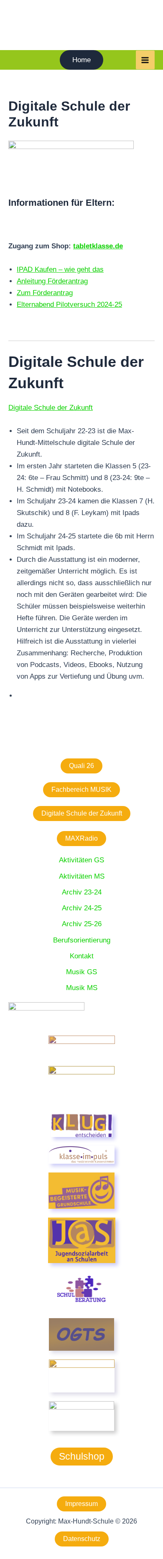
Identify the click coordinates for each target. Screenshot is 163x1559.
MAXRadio (81, 838)
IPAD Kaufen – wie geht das (60, 269)
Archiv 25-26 (82, 924)
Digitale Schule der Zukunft (81, 813)
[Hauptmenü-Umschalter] (145, 60)
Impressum (81, 1503)
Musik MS (81, 988)
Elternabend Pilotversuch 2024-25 (69, 304)
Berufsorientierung (81, 940)
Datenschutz (81, 1538)
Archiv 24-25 (82, 908)
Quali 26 (81, 765)
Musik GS (81, 972)
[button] (81, 60)
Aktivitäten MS (81, 876)
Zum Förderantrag (45, 293)
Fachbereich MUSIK (81, 789)
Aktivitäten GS (81, 860)
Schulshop (81, 1456)
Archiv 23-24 (82, 892)
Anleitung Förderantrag (52, 281)
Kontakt (82, 956)
